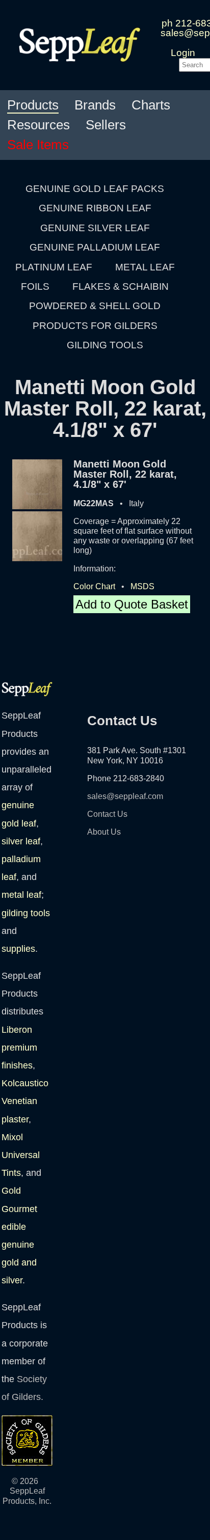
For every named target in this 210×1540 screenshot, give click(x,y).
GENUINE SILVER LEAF (95, 228)
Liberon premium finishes (19, 1047)
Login (183, 52)
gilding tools (26, 913)
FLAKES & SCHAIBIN (120, 286)
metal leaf (21, 895)
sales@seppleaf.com (125, 796)
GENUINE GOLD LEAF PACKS (94, 188)
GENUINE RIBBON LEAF (95, 208)
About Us (104, 832)
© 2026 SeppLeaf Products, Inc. (27, 1491)
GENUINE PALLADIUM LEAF (95, 247)
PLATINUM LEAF (53, 267)
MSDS (142, 586)
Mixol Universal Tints (21, 1155)
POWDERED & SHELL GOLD (95, 305)
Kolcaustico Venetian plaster (25, 1101)
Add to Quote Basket (131, 604)
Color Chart (94, 586)
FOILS (35, 286)
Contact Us (107, 814)
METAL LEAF (145, 267)
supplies (18, 949)
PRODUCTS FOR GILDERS (95, 325)
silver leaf (21, 841)
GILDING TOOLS (105, 345)
